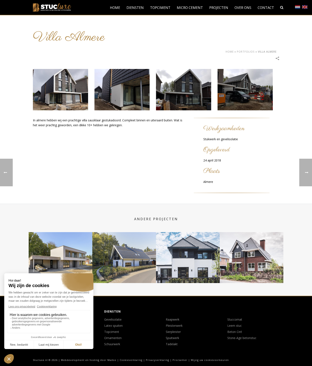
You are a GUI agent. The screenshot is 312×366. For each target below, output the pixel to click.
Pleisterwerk (174, 326)
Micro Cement (190, 7)
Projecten (218, 7)
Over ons (243, 7)
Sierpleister (173, 332)
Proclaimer (180, 360)
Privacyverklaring (157, 360)
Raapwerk (172, 319)
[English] (305, 7)
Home (115, 7)
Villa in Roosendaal (60, 272)
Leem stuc (234, 326)
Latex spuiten (113, 326)
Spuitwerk (172, 338)
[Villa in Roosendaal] (60, 249)
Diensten (135, 7)
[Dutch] (298, 7)
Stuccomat (234, 319)
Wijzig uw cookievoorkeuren (210, 360)
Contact (266, 7)
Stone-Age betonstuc (241, 338)
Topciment (160, 7)
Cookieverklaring (131, 360)
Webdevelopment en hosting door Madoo (88, 360)
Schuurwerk (112, 344)
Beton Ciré (234, 332)
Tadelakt (172, 344)
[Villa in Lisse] (188, 249)
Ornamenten (113, 338)
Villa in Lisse (187, 272)
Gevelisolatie (113, 319)
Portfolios (246, 51)
